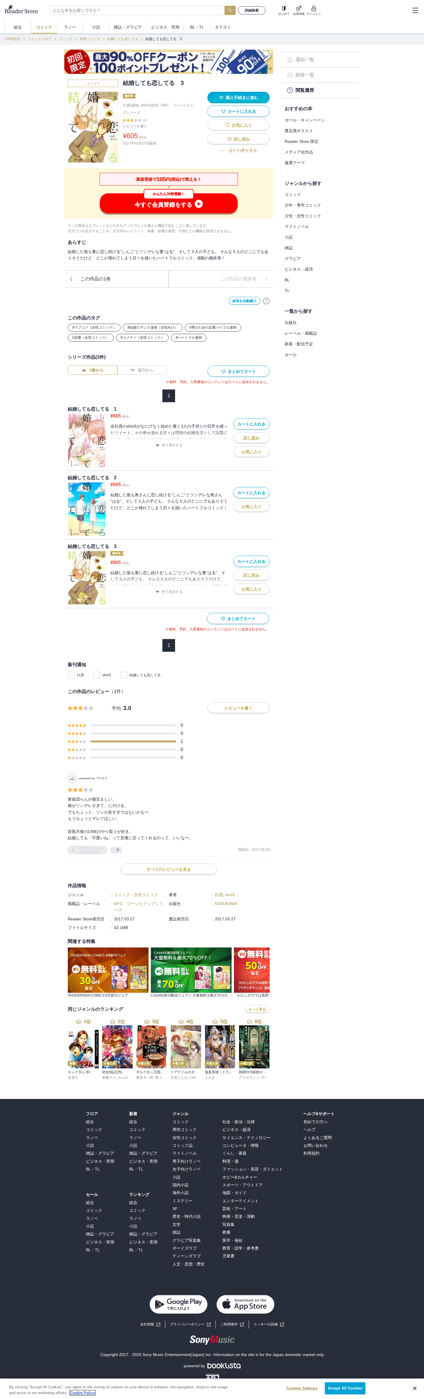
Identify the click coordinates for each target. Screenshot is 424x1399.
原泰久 (73, 1078)
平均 (116, 708)
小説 (289, 237)
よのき (210, 1078)
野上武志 (162, 1078)
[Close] (414, 1388)
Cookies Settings (301, 1388)
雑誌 (289, 248)
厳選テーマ (295, 162)
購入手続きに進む (242, 97)
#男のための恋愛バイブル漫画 (213, 327)
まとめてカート (242, 371)
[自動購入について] (266, 300)
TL (287, 290)
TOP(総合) (13, 39)
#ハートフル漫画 (189, 338)
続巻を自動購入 (244, 301)
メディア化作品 (299, 152)
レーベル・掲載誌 (301, 333)
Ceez (194, 1078)
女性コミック (90, 39)
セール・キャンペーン (305, 120)
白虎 (80, 675)
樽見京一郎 (144, 1078)
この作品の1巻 (95, 278)
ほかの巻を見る (243, 150)
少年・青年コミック (303, 205)
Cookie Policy (82, 1393)
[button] (269, 1324)
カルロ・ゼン (128, 1078)
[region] (212, 1389)
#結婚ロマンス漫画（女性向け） (152, 327)
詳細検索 (252, 10)
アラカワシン (249, 1078)
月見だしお (179, 1078)
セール (291, 354)
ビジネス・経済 (299, 269)
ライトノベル (297, 226)
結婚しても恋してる (122, 39)
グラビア (293, 258)
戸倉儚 (266, 1078)
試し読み (242, 139)
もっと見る (257, 1009)
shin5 (106, 675)
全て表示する (172, 445)
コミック (66, 39)
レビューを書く (135, 126)
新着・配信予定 (299, 344)
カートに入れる (242, 111)
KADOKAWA (226, 903)
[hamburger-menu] (415, 10)
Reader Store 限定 (301, 141)
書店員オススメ (299, 130)
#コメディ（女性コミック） (142, 338)
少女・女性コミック (303, 215)
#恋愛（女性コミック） (90, 338)
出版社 (291, 322)
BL (287, 280)
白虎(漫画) (131, 105)
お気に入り (242, 125)
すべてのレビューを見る (169, 869)
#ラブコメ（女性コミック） (94, 327)
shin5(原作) (150, 105)
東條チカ (109, 1078)
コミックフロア (40, 39)
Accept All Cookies (345, 1388)
